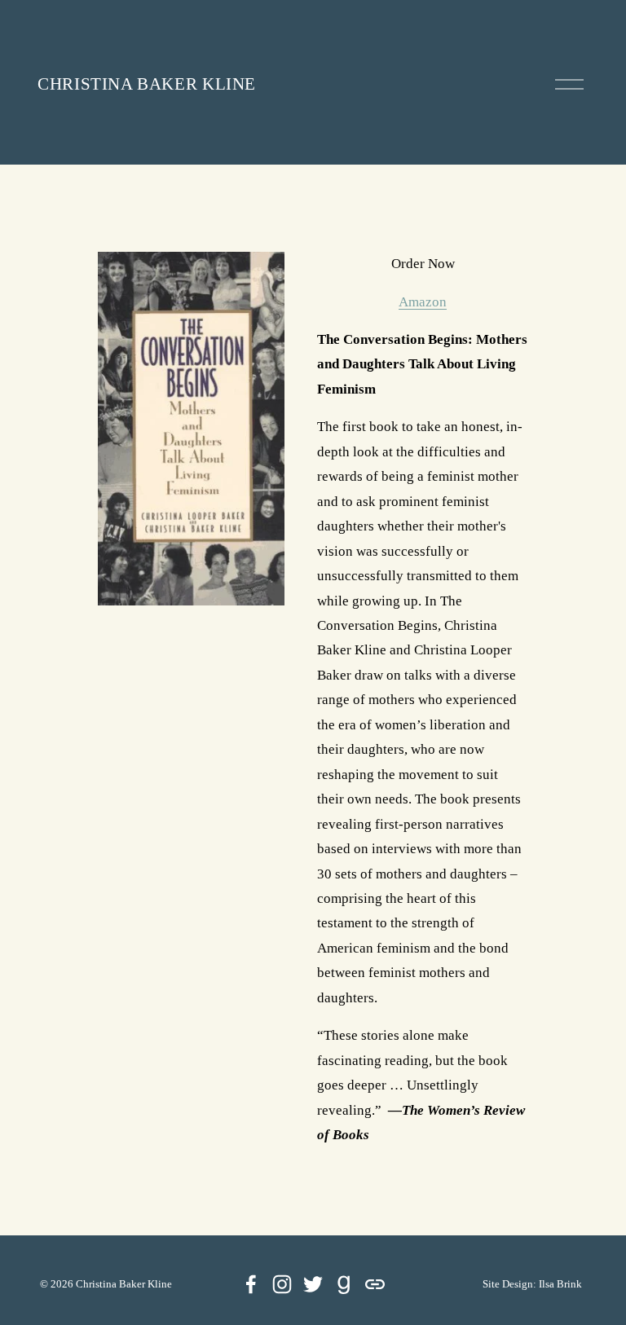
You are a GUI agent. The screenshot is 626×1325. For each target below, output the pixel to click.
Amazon (423, 302)
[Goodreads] (344, 1284)
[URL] (375, 1284)
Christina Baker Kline (146, 84)
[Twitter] (313, 1284)
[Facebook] (251, 1284)
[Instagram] (282, 1284)
